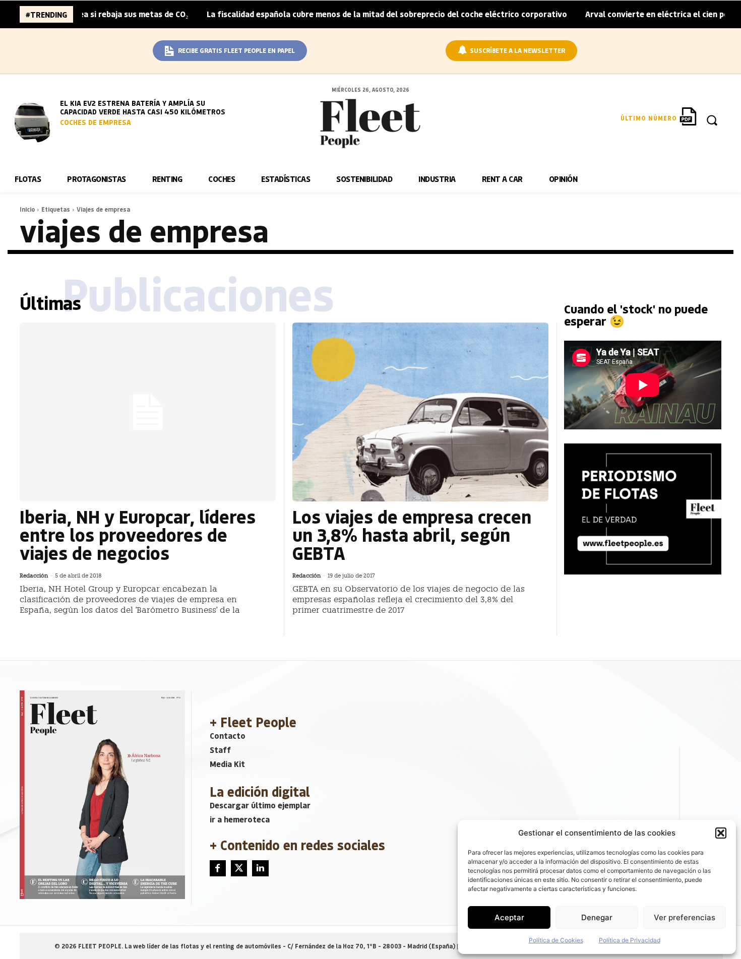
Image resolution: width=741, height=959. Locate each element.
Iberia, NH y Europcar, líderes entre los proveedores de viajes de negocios (138, 534)
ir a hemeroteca (240, 819)
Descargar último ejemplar (260, 805)
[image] (35, 121)
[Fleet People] (370, 123)
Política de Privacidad (629, 940)
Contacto (227, 735)
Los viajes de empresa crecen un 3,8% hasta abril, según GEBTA (411, 534)
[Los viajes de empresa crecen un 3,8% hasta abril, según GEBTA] (420, 412)
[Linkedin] (260, 868)
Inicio (27, 209)
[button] (721, 833)
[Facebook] (218, 868)
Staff (220, 749)
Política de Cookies (556, 940)
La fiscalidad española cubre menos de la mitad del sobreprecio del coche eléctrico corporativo (358, 14)
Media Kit (227, 763)
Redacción (34, 575)
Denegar (596, 917)
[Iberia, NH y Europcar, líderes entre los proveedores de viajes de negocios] (148, 412)
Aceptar (509, 917)
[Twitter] (239, 868)
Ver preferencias (684, 917)
